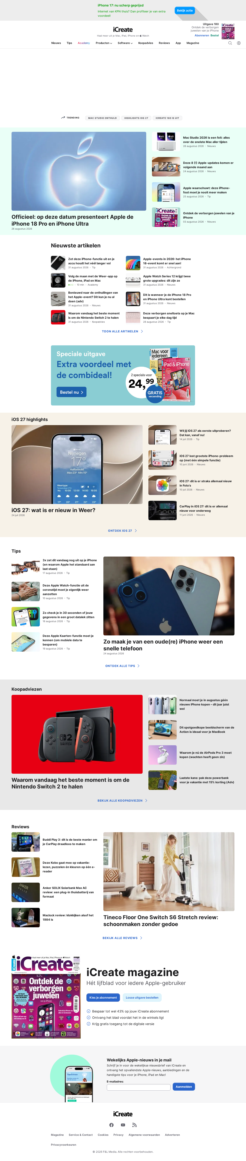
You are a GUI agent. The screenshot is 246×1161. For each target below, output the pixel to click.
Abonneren (202, 35)
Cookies (103, 1135)
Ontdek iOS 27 (120, 530)
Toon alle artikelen (120, 331)
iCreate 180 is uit (167, 118)
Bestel (215, 35)
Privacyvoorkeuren (63, 1144)
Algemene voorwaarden (144, 1135)
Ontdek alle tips (120, 666)
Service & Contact (81, 1135)
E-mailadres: (115, 1081)
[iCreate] (123, 29)
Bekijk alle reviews (120, 938)
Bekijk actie (185, 10)
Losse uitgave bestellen (142, 997)
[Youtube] (123, 1125)
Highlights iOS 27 (136, 118)
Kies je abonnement (103, 997)
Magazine (57, 1135)
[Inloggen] (238, 43)
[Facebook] (111, 1125)
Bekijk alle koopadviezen (120, 800)
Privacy (118, 1135)
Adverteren (172, 1135)
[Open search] (230, 43)
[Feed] (134, 1125)
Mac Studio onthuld (102, 118)
